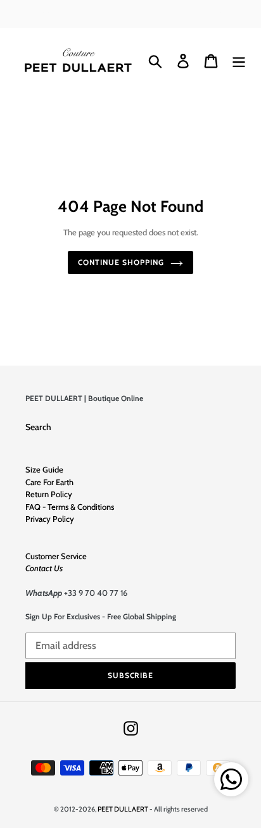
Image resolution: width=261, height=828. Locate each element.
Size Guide (44, 469)
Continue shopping (120, 262)
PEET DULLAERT (123, 809)
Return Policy (48, 494)
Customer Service (56, 556)
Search (38, 427)
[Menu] (239, 61)
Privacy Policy (49, 519)
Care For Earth (49, 482)
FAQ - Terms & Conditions (69, 507)
